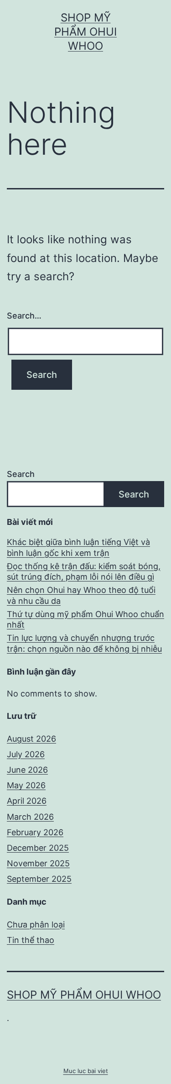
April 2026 (27, 801)
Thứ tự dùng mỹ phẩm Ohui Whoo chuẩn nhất (85, 619)
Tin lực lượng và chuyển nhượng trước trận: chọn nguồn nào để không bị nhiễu (84, 643)
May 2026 (26, 785)
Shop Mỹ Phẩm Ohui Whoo (85, 31)
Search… (24, 315)
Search (21, 474)
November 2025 (38, 863)
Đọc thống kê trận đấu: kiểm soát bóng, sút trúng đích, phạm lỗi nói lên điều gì (84, 571)
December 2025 (38, 848)
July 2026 (26, 754)
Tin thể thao (30, 940)
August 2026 (31, 739)
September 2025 (39, 879)
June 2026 (27, 770)
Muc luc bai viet (85, 1070)
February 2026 (35, 832)
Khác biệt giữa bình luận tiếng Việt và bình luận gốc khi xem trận (78, 547)
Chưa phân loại (36, 924)
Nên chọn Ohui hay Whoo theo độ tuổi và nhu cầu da (81, 595)
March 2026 (30, 817)
